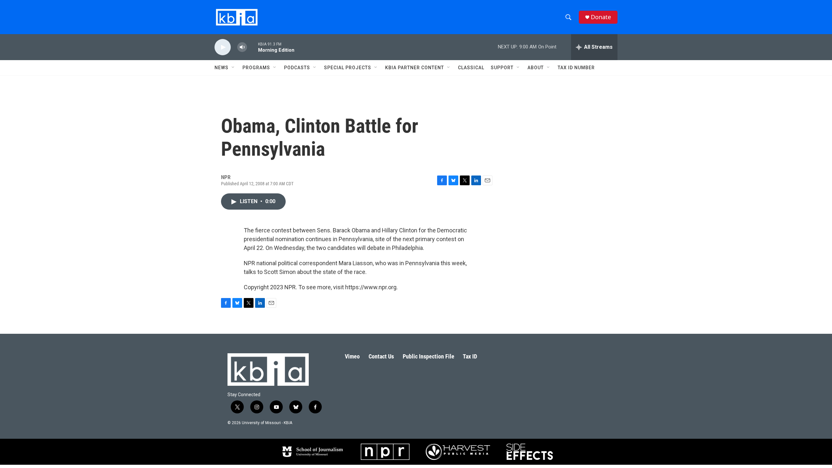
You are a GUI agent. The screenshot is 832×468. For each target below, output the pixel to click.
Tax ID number (576, 67)
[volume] (242, 47)
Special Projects (347, 67)
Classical (471, 67)
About (535, 67)
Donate (601, 17)
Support (502, 67)
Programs (256, 67)
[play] (222, 47)
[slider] (253, 47)
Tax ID (470, 356)
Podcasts (297, 67)
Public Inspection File (428, 356)
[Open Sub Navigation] (233, 67)
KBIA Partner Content (414, 67)
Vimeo (352, 356)
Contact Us (381, 356)
